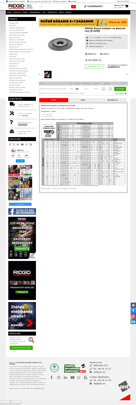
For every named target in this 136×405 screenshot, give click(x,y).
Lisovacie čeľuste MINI (16, 30)
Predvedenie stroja (94, 67)
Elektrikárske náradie (16, 90)
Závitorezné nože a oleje (17, 59)
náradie (11, 371)
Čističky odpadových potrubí (18, 68)
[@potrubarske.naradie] (14, 151)
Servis (61, 12)
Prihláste (92, 38)
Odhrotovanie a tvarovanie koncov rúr (21, 49)
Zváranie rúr (13, 66)
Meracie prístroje (14, 37)
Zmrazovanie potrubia (16, 82)
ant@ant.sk (99, 372)
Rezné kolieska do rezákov (17, 42)
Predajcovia (52, 12)
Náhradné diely (35, 12)
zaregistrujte (105, 38)
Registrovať (120, 1)
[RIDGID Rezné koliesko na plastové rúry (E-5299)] (60, 44)
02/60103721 (114, 67)
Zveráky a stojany (14, 85)
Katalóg (91, 54)
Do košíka (120, 89)
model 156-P (49, 116)
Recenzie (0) (94, 60)
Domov (9, 12)
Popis (53, 100)
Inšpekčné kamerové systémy (18, 71)
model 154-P (49, 114)
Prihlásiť (126, 1)
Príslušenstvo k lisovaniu (17, 35)
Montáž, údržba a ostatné (17, 87)
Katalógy (17, 12)
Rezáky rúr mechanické (16, 40)
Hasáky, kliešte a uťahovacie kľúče (20, 51)
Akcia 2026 (12, 25)
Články (25, 12)
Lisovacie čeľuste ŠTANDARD (18, 32)
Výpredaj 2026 (13, 23)
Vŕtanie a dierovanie (15, 78)
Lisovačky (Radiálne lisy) (17, 28)
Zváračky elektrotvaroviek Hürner (19, 92)
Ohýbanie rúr (13, 54)
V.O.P (44, 12)
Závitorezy (12, 56)
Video (105, 54)
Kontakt (69, 12)
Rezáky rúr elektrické (16, 44)
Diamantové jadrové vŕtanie (18, 75)
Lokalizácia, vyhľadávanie (17, 73)
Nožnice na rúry (14, 47)
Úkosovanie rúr (14, 63)
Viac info (25, 116)
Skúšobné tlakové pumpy (17, 80)
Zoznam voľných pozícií (21, 348)
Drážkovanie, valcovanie (17, 61)
